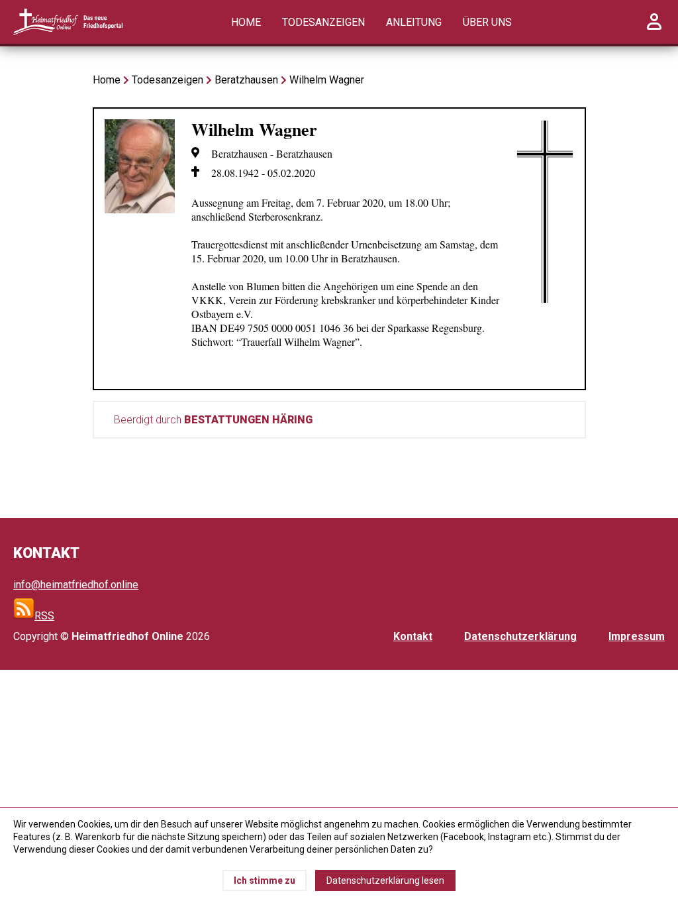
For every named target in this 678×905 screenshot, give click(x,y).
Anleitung (414, 22)
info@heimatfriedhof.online (75, 584)
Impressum (636, 636)
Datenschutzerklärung (520, 636)
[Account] (654, 29)
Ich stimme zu (264, 880)
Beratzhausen (246, 80)
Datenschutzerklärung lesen (385, 880)
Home (246, 22)
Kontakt (412, 636)
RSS (44, 616)
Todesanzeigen (323, 22)
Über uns (487, 22)
